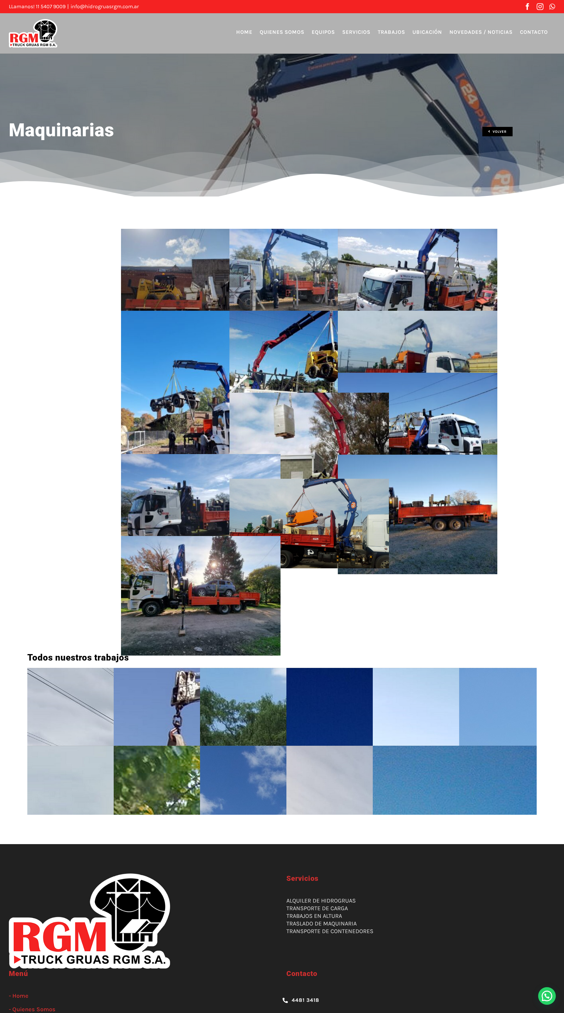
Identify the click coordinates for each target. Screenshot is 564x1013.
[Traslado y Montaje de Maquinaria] (309, 482)
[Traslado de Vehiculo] (417, 376)
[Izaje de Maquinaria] (201, 314)
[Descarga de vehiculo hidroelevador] (417, 232)
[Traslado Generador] (201, 457)
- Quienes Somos (32, 1009)
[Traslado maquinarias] (417, 458)
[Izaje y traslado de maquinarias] (309, 314)
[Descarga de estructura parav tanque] (309, 232)
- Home (18, 995)
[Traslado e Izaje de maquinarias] (309, 396)
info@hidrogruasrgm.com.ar (104, 6)
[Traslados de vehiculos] (201, 539)
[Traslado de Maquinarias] (417, 314)
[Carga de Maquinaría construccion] (201, 232)
